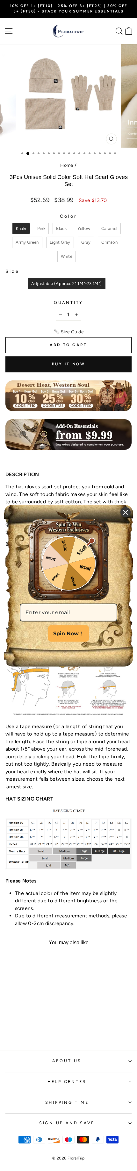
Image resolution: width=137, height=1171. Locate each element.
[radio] (21, 228)
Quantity (68, 302)
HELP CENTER (66, 1081)
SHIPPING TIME (67, 1102)
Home (66, 165)
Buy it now (68, 364)
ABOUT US (67, 1060)
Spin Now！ (68, 633)
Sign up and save (67, 1122)
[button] (68, 332)
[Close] (125, 512)
